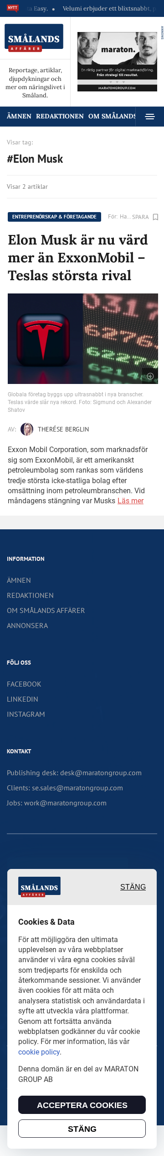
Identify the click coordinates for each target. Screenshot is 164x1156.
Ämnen (19, 116)
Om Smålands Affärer (46, 610)
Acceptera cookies (82, 1105)
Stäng (133, 887)
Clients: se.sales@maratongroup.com (65, 787)
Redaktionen (60, 116)
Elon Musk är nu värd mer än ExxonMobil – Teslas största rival (78, 257)
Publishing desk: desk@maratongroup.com (74, 772)
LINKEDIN (22, 698)
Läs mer (131, 500)
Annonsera (27, 625)
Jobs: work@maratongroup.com (57, 802)
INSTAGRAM (26, 714)
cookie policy (39, 1052)
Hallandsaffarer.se (126, 216)
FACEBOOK (24, 683)
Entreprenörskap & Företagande (54, 216)
